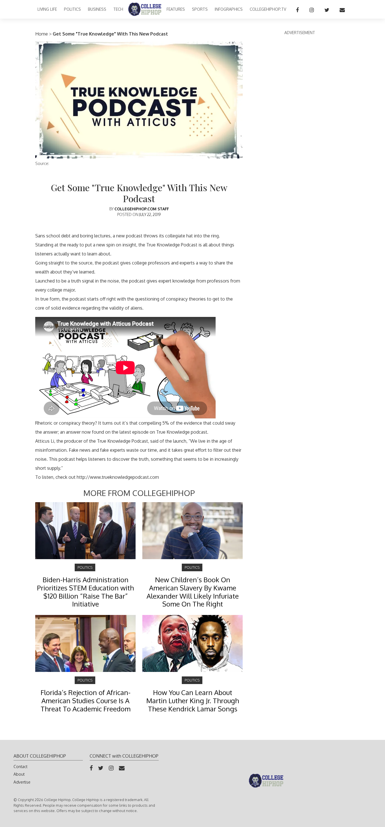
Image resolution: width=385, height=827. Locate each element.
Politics (72, 9)
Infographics (229, 9)
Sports (200, 9)
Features (176, 9)
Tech (118, 9)
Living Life (47, 9)
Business (97, 9)
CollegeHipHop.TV (268, 9)
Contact (20, 766)
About (19, 774)
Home (41, 34)
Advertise (22, 782)
